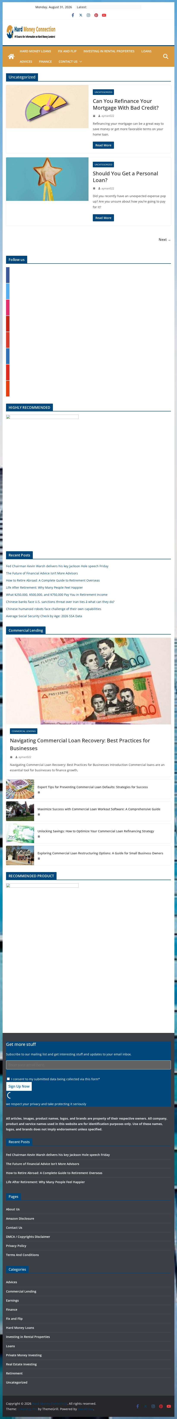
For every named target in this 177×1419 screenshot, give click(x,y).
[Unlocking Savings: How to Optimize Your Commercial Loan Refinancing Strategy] (20, 833)
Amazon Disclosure (20, 1218)
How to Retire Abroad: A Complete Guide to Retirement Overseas (53, 580)
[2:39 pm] (39, 858)
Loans (146, 51)
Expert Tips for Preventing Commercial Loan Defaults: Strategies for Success (93, 787)
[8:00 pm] (94, 116)
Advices (26, 61)
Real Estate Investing (21, 1364)
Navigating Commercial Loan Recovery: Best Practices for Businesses (80, 744)
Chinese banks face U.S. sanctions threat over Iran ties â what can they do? (60, 602)
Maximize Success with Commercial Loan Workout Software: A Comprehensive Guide (99, 809)
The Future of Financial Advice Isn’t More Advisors (42, 573)
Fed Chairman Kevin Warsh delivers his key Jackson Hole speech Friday (57, 566)
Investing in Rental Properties (109, 51)
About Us (13, 1209)
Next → (165, 239)
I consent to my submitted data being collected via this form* (55, 1079)
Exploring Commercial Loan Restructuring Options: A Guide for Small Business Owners (100, 853)
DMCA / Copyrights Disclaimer (28, 1237)
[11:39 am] (39, 792)
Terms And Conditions (22, 1255)
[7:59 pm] (94, 188)
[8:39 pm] (39, 814)
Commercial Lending (24, 731)
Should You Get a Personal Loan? (125, 177)
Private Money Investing (24, 1355)
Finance (45, 61)
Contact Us (68, 61)
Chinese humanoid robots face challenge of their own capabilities (53, 609)
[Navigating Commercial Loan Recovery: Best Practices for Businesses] (88, 681)
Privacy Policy (16, 1246)
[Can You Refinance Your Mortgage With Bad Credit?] (47, 106)
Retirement (14, 1373)
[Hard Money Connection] (11, 56)
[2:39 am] (11, 757)
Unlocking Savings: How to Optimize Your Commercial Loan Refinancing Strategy (96, 831)
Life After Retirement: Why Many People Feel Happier (44, 587)
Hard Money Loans (35, 51)
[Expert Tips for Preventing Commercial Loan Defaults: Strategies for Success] (20, 789)
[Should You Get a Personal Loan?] (47, 179)
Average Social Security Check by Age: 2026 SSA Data (44, 616)
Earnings (12, 1300)
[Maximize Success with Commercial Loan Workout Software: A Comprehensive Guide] (20, 811)
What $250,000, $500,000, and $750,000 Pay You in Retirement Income (56, 595)
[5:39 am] (39, 836)
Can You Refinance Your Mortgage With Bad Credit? (126, 104)
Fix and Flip (67, 51)
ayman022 (107, 116)
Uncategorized (103, 92)
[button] (79, 62)
